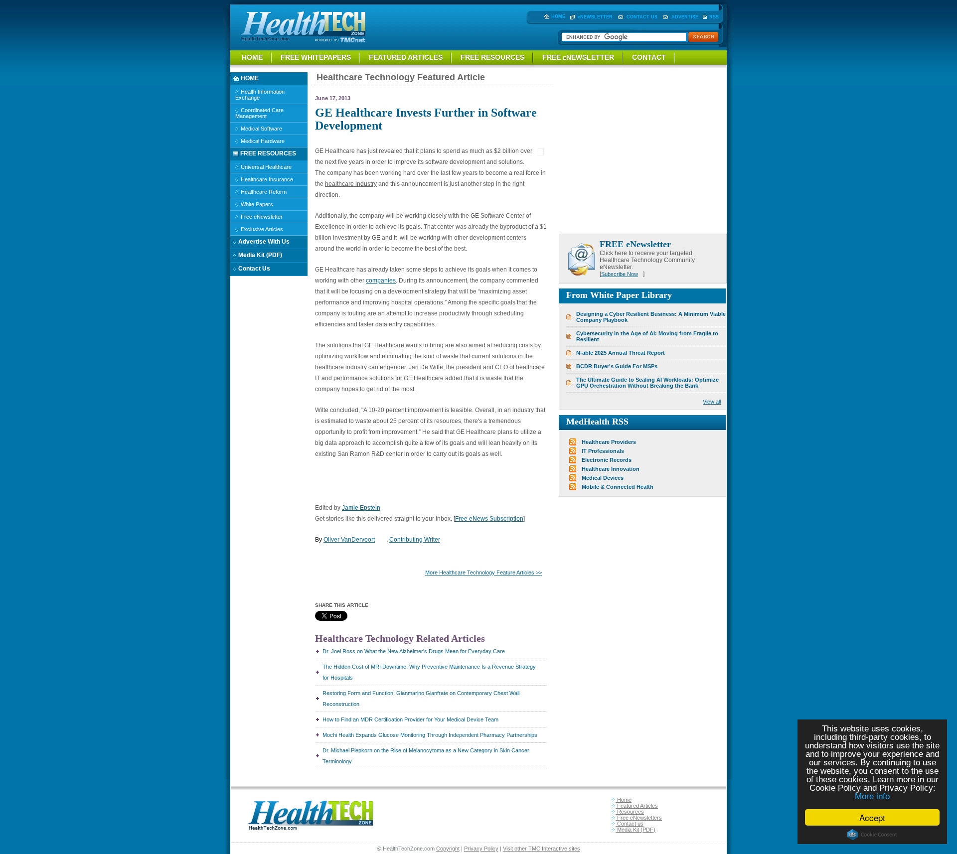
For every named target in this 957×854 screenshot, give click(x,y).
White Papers (256, 204)
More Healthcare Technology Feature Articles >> (483, 572)
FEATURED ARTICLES (406, 57)
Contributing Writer (414, 539)
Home (624, 800)
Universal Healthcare (265, 167)
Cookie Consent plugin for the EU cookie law (872, 834)
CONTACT (649, 57)
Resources (630, 812)
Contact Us (253, 268)
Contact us (629, 824)
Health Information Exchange (260, 95)
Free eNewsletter (261, 217)
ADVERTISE (684, 16)
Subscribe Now (619, 274)
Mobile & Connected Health (617, 487)
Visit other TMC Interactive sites (541, 849)
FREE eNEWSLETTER (578, 57)
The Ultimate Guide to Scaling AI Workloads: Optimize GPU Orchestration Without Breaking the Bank (647, 383)
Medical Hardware (262, 141)
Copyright (448, 849)
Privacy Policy (481, 849)
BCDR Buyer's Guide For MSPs (616, 366)
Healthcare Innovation (610, 469)
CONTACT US (642, 16)
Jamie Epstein (361, 507)
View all (712, 402)
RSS (714, 16)
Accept (872, 817)
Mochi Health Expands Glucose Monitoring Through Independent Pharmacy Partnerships (429, 735)
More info (872, 796)
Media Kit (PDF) (259, 255)
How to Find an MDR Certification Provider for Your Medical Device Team (410, 719)
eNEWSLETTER (595, 16)
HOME (558, 16)
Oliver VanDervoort (349, 539)
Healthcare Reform (263, 192)
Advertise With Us (263, 241)
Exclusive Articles (261, 229)
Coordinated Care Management (259, 113)
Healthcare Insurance (266, 179)
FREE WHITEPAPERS (316, 57)
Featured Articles (637, 806)
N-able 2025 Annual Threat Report (620, 353)
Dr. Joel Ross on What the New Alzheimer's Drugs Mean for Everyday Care (413, 651)
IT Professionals (603, 451)
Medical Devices (603, 478)
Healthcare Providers (609, 442)
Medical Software (260, 129)
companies (381, 280)
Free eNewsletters (639, 818)
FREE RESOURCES (492, 57)
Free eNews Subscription (489, 518)
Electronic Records (607, 460)
